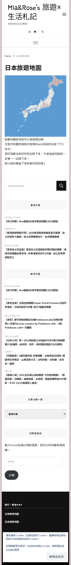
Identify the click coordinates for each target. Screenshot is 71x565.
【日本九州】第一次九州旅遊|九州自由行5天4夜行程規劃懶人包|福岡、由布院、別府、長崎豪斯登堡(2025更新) (35, 342)
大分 (11, 336)
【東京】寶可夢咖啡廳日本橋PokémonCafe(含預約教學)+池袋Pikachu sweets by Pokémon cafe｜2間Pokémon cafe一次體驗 (34, 323)
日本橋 (12, 315)
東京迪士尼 (9, 245)
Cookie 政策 (12, 549)
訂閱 (11, 475)
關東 (17, 245)
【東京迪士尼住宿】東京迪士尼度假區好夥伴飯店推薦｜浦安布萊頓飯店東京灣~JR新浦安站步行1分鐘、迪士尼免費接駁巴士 (35, 253)
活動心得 (8, 371)
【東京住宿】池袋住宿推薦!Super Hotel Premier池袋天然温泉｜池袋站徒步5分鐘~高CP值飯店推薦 (35, 305)
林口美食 (16, 217)
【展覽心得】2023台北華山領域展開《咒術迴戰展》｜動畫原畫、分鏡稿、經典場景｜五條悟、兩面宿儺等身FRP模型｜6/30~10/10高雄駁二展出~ (35, 379)
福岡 (16, 336)
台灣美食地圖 (12, 514)
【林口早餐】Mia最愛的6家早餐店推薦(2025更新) (31, 221)
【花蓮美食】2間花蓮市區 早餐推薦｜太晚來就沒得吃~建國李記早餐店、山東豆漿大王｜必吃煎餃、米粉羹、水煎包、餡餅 (35, 359)
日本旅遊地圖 (12, 521)
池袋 (11, 299)
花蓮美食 (8, 351)
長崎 (6, 336)
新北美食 (8, 217)
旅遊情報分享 (10, 228)
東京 (6, 299)
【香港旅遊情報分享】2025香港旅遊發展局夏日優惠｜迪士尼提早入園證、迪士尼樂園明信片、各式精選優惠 (35, 234)
